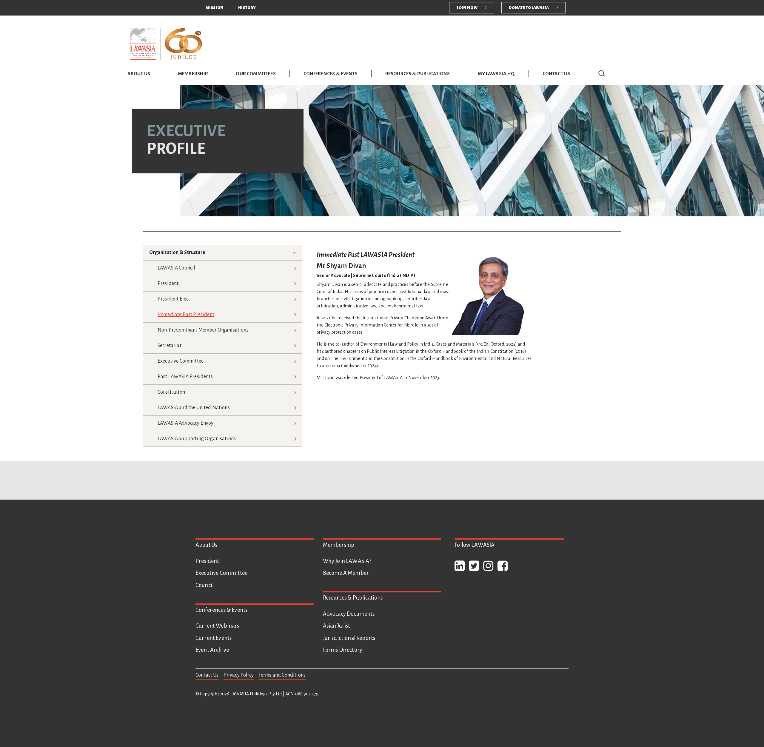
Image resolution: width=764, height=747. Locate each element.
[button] (601, 73)
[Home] (166, 44)
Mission (215, 7)
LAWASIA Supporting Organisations (197, 438)
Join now (467, 7)
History (247, 7)
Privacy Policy (239, 675)
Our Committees (255, 73)
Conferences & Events (331, 73)
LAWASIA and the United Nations (194, 407)
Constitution (171, 392)
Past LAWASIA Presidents (185, 376)
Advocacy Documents (349, 614)
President (168, 283)
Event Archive (212, 650)
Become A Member (346, 573)
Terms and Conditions (282, 675)
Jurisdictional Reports (349, 638)
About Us (138, 73)
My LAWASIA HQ (496, 73)
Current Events (213, 638)
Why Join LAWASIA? (347, 561)
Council (204, 585)
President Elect (174, 299)
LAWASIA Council (176, 268)
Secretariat (169, 345)
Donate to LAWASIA (529, 7)
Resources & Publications (417, 73)
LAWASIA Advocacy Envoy (186, 423)
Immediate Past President (186, 314)
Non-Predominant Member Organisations (203, 330)
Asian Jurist (336, 626)
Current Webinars (217, 626)
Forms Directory (342, 650)
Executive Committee (181, 361)
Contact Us (556, 73)
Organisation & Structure (177, 252)
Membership (193, 73)
